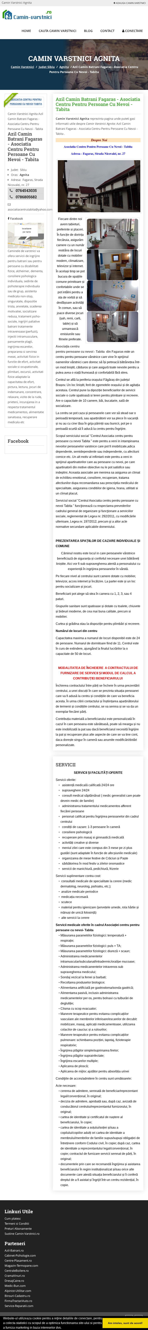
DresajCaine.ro (14, 1281)
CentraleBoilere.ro (17, 1270)
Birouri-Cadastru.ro (17, 1296)
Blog (88, 31)
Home (26, 31)
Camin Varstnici (22, 67)
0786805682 (26, 196)
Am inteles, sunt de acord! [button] (125, 1323)
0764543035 (26, 190)
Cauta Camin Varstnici (57, 31)
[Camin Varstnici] (27, 14)
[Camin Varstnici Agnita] (26, 102)
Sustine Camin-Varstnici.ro (22, 1233)
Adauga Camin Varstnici (130, 3)
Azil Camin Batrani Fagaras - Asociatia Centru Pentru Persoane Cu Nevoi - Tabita (98, 104)
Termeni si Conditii (17, 1223)
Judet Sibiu (47, 67)
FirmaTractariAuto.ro (18, 1301)
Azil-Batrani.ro (14, 1250)
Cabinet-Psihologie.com (20, 1255)
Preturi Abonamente (18, 1228)
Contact (107, 31)
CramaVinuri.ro (15, 1276)
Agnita (64, 67)
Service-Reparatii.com (19, 1306)
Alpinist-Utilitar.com (18, 1291)
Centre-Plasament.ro (18, 1260)
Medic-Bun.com (15, 1286)
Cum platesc (13, 1218)
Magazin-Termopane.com (21, 1265)
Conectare (133, 31)
